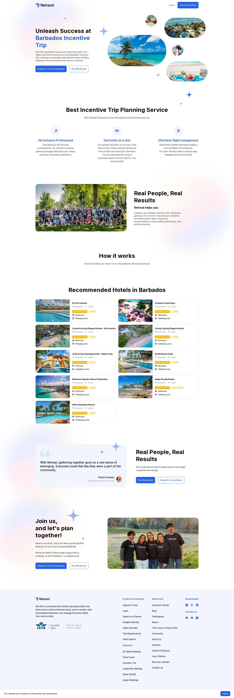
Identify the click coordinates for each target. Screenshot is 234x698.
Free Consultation (188, 5)
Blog (154, 611)
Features (156, 645)
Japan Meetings (130, 680)
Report (155, 622)
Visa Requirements (132, 633)
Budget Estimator (131, 622)
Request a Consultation (171, 480)
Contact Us (157, 667)
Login (125, 611)
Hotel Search (129, 639)
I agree (225, 694)
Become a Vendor (161, 662)
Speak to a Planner (132, 616)
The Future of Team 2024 (164, 628)
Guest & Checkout (161, 650)
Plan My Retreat (79, 69)
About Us (156, 639)
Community (157, 633)
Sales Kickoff (129, 674)
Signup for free (130, 605)
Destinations (158, 616)
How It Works (158, 656)
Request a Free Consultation (51, 69)
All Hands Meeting (132, 651)
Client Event (128, 657)
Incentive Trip (129, 663)
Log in (172, 5)
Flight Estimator (130, 628)
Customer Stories (160, 605)
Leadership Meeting (132, 668)
